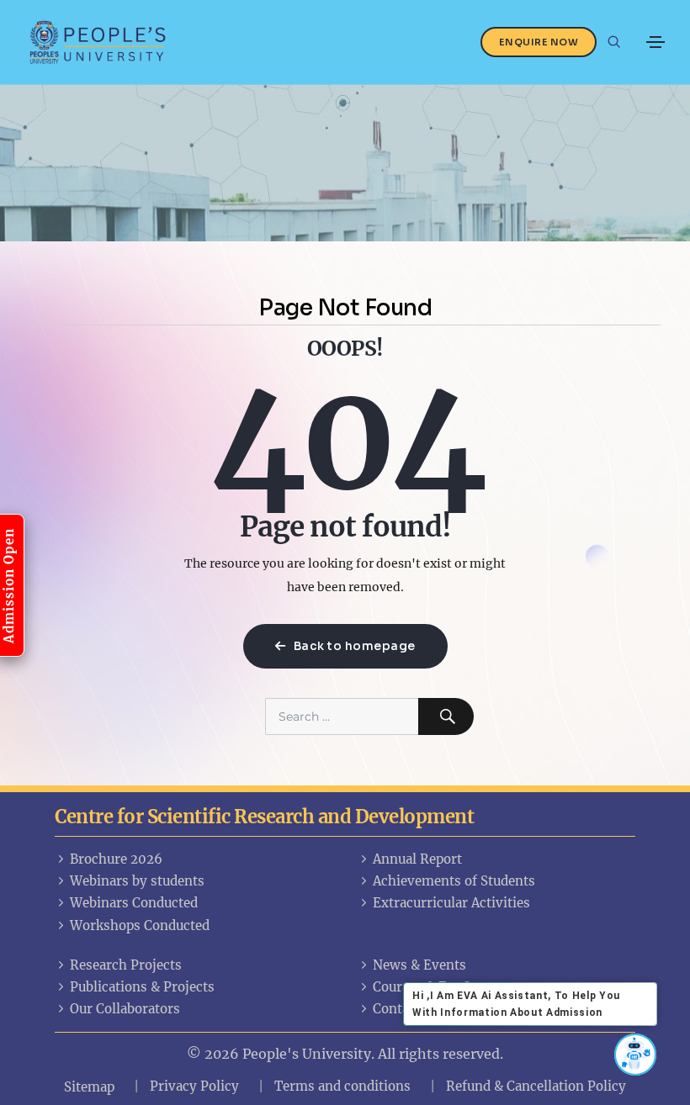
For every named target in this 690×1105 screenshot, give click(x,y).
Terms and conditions (342, 1086)
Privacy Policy (194, 1086)
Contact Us (406, 1009)
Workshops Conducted (140, 925)
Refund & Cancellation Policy (536, 1086)
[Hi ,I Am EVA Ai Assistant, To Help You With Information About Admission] (635, 1055)
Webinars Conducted (134, 903)
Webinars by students (137, 881)
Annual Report (417, 859)
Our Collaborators (125, 1009)
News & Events (419, 965)
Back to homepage (353, 645)
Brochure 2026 (116, 859)
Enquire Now (539, 42)
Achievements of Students (454, 881)
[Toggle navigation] (655, 42)
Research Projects (126, 965)
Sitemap (89, 1087)
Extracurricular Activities (451, 903)
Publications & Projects (142, 987)
